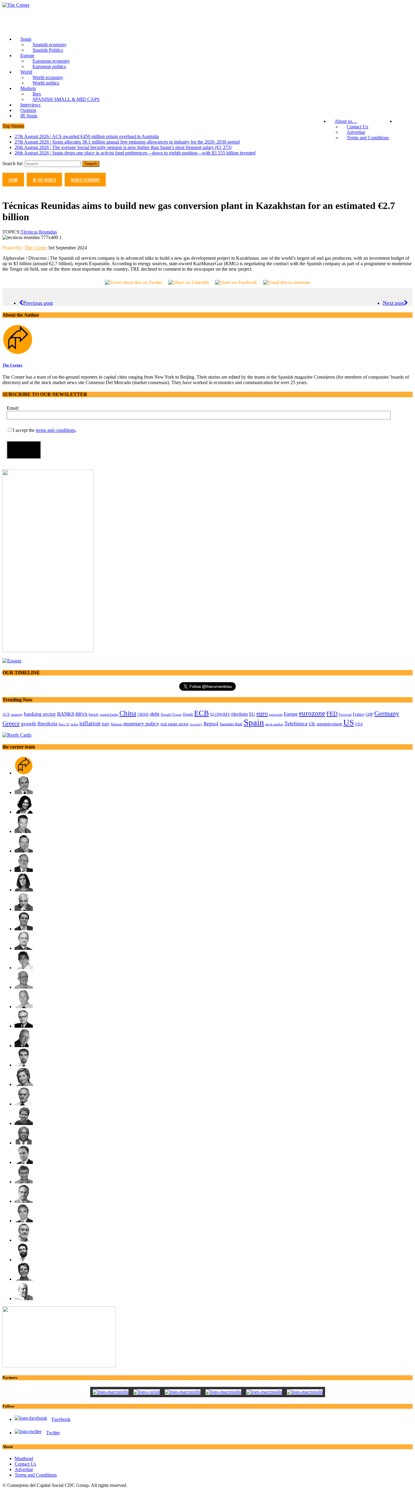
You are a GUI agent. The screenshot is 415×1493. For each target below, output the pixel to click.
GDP (369, 714)
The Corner (36, 247)
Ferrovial (345, 714)
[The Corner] (207, 5)
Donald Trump (171, 714)
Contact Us (357, 126)
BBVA (81, 714)
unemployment (329, 724)
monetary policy (141, 723)
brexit (93, 714)
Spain (25, 39)
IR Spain (28, 115)
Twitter (53, 1432)
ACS (6, 714)
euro (262, 713)
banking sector (40, 714)
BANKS (65, 714)
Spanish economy (50, 44)
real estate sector (174, 723)
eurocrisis (276, 714)
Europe (27, 55)
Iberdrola (47, 724)
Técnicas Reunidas (39, 231)
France (358, 714)
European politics (49, 66)
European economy (51, 61)
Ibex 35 (64, 724)
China (127, 713)
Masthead (24, 1458)
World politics (46, 82)
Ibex (37, 93)
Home (13, 179)
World (26, 72)
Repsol (211, 724)
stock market (274, 724)
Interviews (30, 104)
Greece (11, 723)
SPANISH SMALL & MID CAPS (66, 99)
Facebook (61, 1419)
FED (332, 713)
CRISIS (143, 714)
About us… (345, 121)
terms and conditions (55, 430)
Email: (13, 408)
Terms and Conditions (368, 137)
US (348, 722)
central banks (109, 714)
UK (312, 723)
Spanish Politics (48, 50)
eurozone (312, 713)
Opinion (28, 110)
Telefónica (295, 723)
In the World (44, 179)
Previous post (38, 303)
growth (28, 724)
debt (154, 714)
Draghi (188, 714)
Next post (393, 303)
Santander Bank (231, 724)
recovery (196, 724)
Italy (106, 723)
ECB (201, 713)
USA (359, 724)
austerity (17, 714)
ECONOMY (220, 714)
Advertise (356, 132)
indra (74, 724)
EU (252, 714)
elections (239, 714)
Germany (386, 713)
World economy (48, 77)
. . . (404, 121)
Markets (28, 88)
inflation (90, 723)
